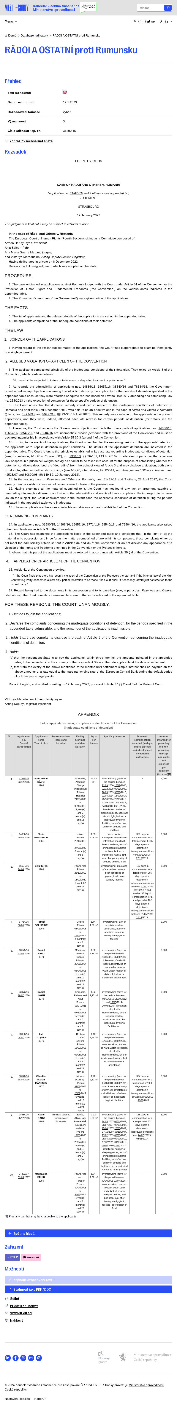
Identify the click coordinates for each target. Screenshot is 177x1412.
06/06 (21, 925)
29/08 (21, 837)
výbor (67, 112)
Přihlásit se (146, 21)
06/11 (117, 806)
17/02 (105, 1135)
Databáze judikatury (34, 35)
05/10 (118, 999)
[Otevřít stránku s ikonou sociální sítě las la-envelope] (31, 1358)
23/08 (21, 953)
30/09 (117, 792)
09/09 (117, 1138)
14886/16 (88, 386)
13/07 (77, 879)
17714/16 (93, 524)
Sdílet (14, 1298)
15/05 (113, 1002)
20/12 (141, 854)
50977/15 (48, 414)
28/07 (21, 995)
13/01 (77, 935)
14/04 (21, 869)
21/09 (77, 799)
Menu (9, 21)
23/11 (77, 1194)
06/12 (21, 1118)
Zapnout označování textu (33, 1280)
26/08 (117, 1128)
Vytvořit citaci (21, 1313)
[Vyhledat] (168, 8)
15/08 (105, 1128)
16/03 (105, 792)
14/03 (105, 1121)
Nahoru (39, 1398)
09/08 (105, 1138)
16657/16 (104, 386)
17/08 (77, 1135)
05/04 (77, 970)
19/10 (137, 890)
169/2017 (123, 396)
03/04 (117, 1121)
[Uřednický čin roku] (88, 7)
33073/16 (24, 992)
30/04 (77, 1187)
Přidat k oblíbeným (24, 1306)
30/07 (105, 1125)
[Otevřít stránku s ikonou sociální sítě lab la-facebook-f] (16, 1358)
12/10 (117, 802)
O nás (164, 21)
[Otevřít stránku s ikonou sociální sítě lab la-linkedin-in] (8, 1358)
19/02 (117, 1041)
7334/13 (75, 456)
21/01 (144, 886)
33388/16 (24, 1034)
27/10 (104, 806)
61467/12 (110, 479)
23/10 (105, 799)
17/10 (105, 1131)
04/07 (21, 1037)
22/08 (105, 795)
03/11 (139, 1138)
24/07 (144, 1096)
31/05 (144, 914)
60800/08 (31, 474)
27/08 (77, 848)
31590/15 (69, 131)
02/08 (77, 1054)
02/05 (21, 1177)
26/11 (104, 957)
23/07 (77, 1093)
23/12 (77, 841)
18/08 (21, 1079)
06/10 (104, 1145)
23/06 (117, 799)
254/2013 (16, 400)
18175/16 (24, 950)
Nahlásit (16, 1320)
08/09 (77, 928)
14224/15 (28, 414)
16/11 (140, 1100)
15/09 (117, 795)
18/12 (117, 785)
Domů (12, 35)
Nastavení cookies (17, 1398)
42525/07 (11, 474)
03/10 (105, 999)
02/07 (117, 1180)
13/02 (77, 1047)
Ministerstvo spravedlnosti (146, 1385)
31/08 (77, 1086)
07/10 (77, 1012)
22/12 (21, 782)
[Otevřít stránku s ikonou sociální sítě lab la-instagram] (39, 1358)
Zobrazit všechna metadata (31, 141)
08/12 (77, 806)
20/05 (77, 964)
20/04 (105, 1005)
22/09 (105, 802)
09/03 (117, 788)
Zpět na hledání (25, 1233)
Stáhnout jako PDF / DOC (32, 1289)
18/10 (104, 1083)
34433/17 (24, 1174)
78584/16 (140, 386)
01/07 (78, 1005)
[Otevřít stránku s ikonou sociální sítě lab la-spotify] (23, 1358)
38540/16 (119, 386)
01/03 (117, 1142)
